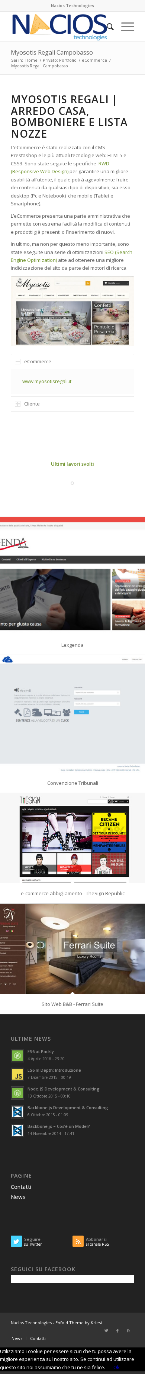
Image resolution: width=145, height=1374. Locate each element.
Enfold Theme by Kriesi (78, 1322)
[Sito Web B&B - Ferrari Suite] (72, 949)
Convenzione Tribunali (72, 783)
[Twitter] (106, 1330)
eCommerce (94, 60)
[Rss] (128, 1330)
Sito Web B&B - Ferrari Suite (72, 1004)
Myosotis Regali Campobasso (52, 52)
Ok (116, 1367)
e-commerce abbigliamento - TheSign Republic (73, 893)
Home (31, 60)
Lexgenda (72, 645)
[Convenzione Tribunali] (72, 714)
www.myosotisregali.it (46, 381)
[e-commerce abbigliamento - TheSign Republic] (72, 838)
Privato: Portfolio (60, 60)
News (18, 1196)
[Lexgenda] (72, 576)
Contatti (21, 1186)
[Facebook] (117, 1330)
